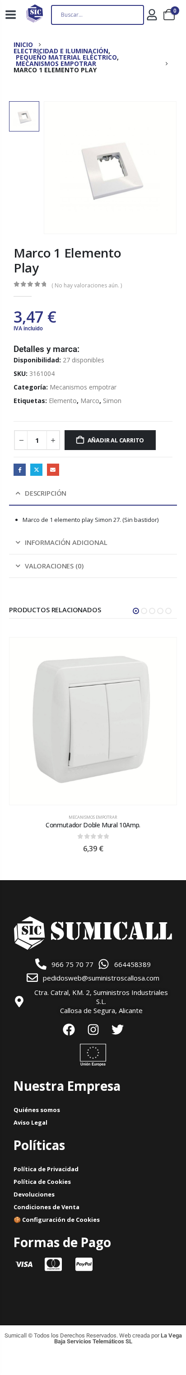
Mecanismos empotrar (83, 387)
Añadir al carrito (116, 440)
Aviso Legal (30, 1122)
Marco (89, 400)
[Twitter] (117, 1029)
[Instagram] (93, 1029)
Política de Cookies (42, 1182)
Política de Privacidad (46, 1169)
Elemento (63, 400)
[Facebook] (68, 1029)
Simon (112, 400)
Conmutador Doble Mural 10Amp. (93, 825)
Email (53, 470)
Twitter (36, 470)
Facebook (20, 470)
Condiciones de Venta (46, 1207)
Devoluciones (34, 1194)
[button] (136, 611)
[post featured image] (93, 721)
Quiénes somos (37, 1110)
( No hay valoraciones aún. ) (86, 285)
